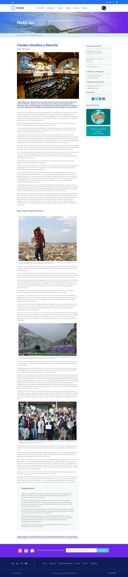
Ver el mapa (98, 117)
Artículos (60, 8)
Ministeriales (50, 8)
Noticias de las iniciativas (95, 75)
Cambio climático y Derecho (34, 35)
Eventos (76, 8)
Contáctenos (94, 563)
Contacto (84, 8)
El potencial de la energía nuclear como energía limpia (94, 52)
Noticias (68, 8)
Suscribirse (103, 550)
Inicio (18, 35)
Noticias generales (93, 78)
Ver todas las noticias (92, 66)
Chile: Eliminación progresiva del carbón (94, 59)
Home (44, 563)
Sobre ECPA (40, 8)
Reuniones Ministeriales (65, 563)
